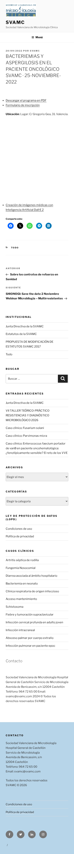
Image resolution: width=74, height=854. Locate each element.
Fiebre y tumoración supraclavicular (30, 614)
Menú (39, 37)
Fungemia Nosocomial (20, 568)
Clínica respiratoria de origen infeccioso (32, 591)
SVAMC (15, 22)
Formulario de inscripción (23, 105)
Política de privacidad (20, 536)
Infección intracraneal (20, 630)
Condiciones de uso (19, 528)
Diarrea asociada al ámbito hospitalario (31, 575)
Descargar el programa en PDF (26, 100)
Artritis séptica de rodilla (22, 560)
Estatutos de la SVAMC (21, 334)
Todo (15, 247)
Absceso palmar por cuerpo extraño (30, 638)
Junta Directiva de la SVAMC (25, 326)
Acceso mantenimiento (21, 599)
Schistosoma (14, 606)
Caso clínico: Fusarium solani (25, 428)
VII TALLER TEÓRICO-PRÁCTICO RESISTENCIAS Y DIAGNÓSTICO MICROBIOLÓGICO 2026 (27, 415)
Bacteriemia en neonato (22, 583)
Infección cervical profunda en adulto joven (34, 622)
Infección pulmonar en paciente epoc (30, 645)
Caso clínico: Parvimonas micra (26, 435)
